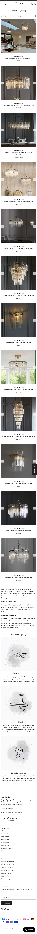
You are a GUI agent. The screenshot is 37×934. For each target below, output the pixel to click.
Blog (2, 851)
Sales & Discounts (6, 848)
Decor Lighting (9, 928)
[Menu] (2, 4)
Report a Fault (5, 876)
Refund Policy (5, 879)
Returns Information (7, 864)
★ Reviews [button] (34, 469)
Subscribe (7, 903)
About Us (4, 831)
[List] (35, 16)
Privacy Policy (5, 842)
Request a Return (6, 873)
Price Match (5, 836)
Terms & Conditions (7, 867)
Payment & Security (7, 870)
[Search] (6, 4)
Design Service (6, 845)
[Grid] (32, 16)
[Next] (34, 36)
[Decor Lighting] (18, 4)
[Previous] (2, 36)
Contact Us (4, 834)
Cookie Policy (5, 839)
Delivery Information (7, 861)
